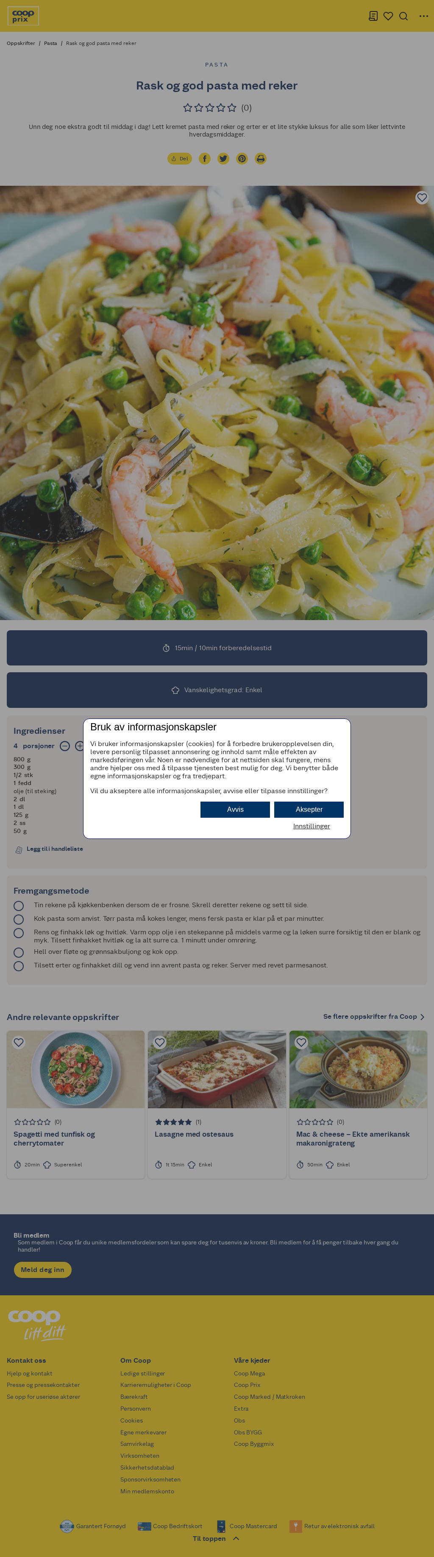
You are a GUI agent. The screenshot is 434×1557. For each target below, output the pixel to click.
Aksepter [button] (309, 809)
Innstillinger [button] (311, 826)
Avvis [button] (235, 809)
